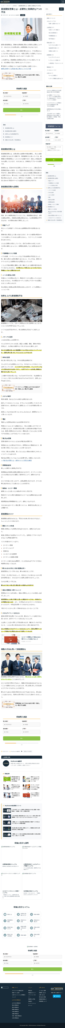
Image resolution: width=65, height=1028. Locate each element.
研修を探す (49, 42)
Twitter (57, 996)
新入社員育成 (52, 32)
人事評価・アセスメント (55, 63)
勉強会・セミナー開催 (53, 204)
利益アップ (51, 180)
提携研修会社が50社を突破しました (54, 109)
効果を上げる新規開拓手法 (12, 134)
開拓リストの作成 (52, 209)
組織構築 (49, 55)
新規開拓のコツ (9, 137)
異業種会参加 (51, 202)
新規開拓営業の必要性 (10, 131)
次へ (21, 110)
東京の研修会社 (15, 1005)
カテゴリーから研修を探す (17, 990)
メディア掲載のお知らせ (55, 78)
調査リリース (50, 18)
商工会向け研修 (42, 997)
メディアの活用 (52, 190)
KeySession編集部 (15, 15)
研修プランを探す (16, 992)
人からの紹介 (51, 195)
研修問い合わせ (42, 992)
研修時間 (24, 93)
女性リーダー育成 (53, 29)
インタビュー (50, 70)
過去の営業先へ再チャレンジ (55, 215)
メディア (8, 5)
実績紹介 (30, 1001)
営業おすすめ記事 (27, 751)
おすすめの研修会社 (16, 1003)
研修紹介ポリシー (32, 992)
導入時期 (5, 93)
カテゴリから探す (53, 45)
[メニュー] (63, 1)
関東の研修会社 (15, 1009)
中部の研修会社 (15, 1011)
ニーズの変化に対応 (53, 185)
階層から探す (52, 51)
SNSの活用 (51, 192)
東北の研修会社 (15, 1007)
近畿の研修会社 (15, 1013)
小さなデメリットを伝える (54, 217)
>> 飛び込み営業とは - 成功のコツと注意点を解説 (16, 460)
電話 (49, 197)
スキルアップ (50, 21)
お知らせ (49, 73)
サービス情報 (52, 75)
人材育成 (14, 5)
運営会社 (30, 990)
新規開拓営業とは (9, 128)
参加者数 (5, 100)
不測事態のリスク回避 (53, 183)
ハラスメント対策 (53, 60)
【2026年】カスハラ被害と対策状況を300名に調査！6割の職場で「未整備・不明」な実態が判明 (54, 116)
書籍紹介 (49, 67)
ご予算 (24, 100)
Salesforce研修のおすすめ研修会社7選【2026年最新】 (54, 91)
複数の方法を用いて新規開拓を (13, 140)
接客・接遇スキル (53, 23)
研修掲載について (43, 1001)
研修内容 (48, 144)
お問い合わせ (42, 994)
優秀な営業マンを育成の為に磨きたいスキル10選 (16, 69)
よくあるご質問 (42, 990)
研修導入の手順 (31, 999)
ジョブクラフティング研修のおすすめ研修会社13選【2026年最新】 (54, 104)
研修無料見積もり (43, 999)
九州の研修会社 (15, 1018)
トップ (2, 5)
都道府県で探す (53, 48)
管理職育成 (52, 35)
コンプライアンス (53, 57)
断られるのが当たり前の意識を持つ (55, 212)
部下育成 (51, 38)
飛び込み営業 (51, 199)
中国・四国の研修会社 (17, 1015)
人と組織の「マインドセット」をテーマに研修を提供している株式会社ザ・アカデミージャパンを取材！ (54, 97)
